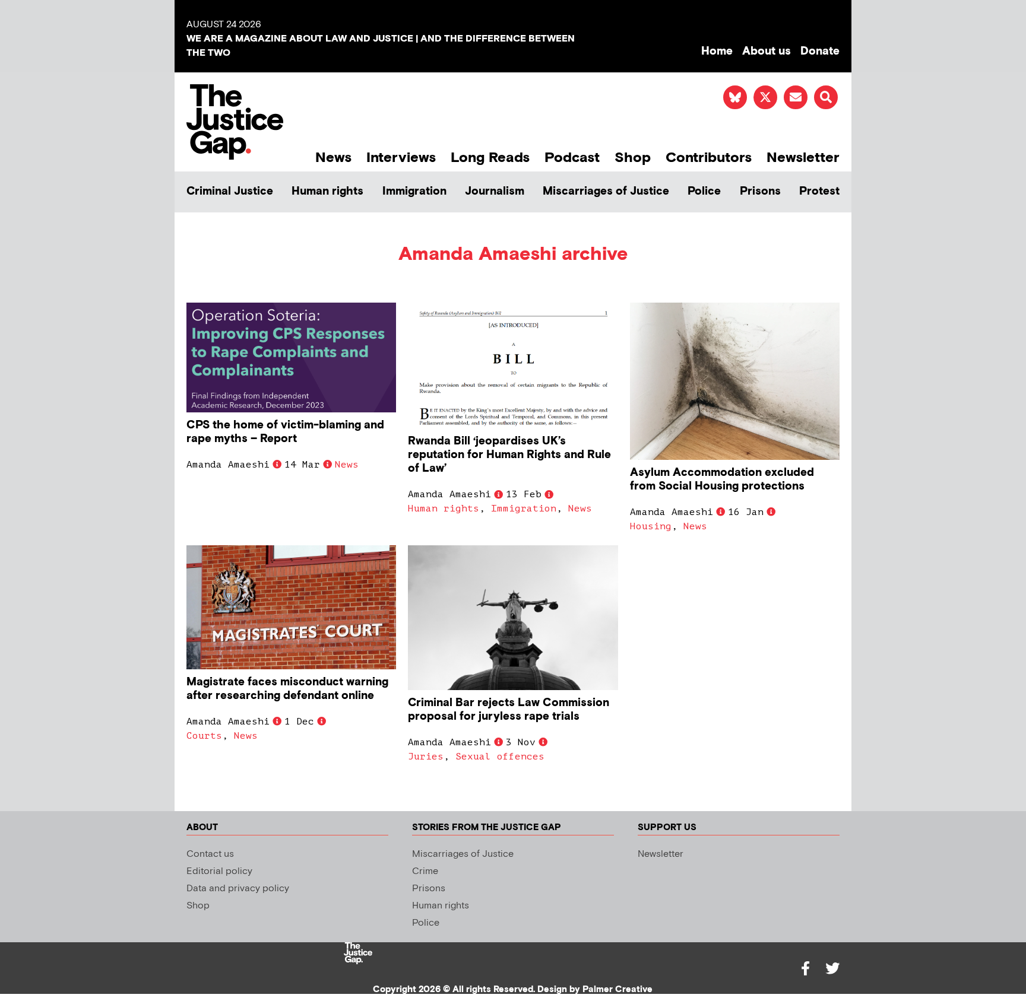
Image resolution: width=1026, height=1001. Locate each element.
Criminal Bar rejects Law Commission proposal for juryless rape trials (508, 709)
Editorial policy (219, 871)
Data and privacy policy (237, 888)
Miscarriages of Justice (606, 191)
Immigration (414, 191)
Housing (651, 526)
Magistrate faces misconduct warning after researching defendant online (287, 689)
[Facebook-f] (805, 968)
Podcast (572, 157)
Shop (633, 157)
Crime (425, 871)
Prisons (760, 191)
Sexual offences (499, 756)
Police (704, 191)
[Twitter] (832, 968)
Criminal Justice (229, 191)
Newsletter (803, 157)
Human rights (327, 191)
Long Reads (490, 157)
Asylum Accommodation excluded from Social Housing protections (722, 479)
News (333, 157)
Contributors (709, 157)
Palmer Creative (617, 989)
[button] (826, 97)
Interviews (401, 157)
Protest (819, 191)
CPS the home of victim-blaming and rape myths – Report (285, 432)
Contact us (210, 854)
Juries (426, 756)
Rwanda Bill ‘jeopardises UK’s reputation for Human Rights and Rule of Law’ (509, 455)
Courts (204, 735)
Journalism (494, 191)
